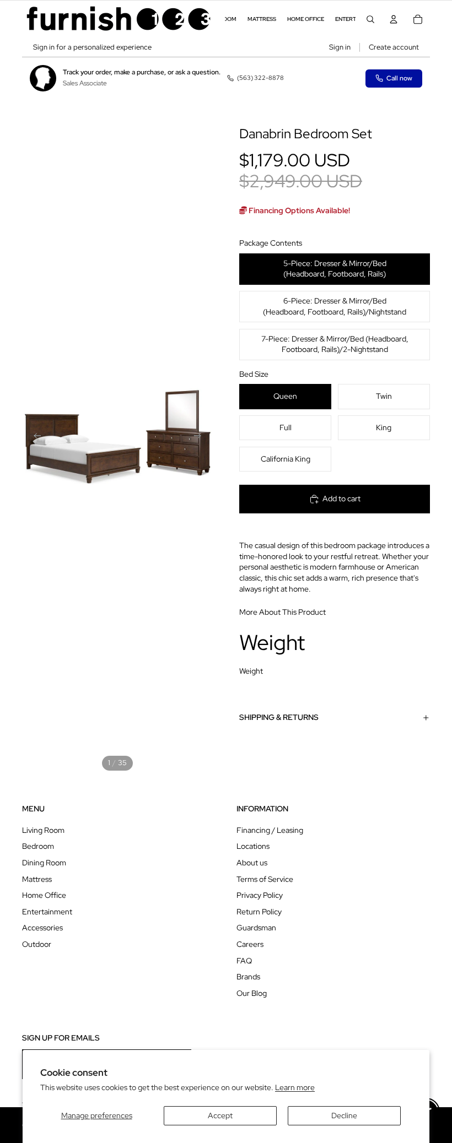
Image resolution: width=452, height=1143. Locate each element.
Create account (394, 47)
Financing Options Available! (298, 210)
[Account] (393, 19)
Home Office (44, 895)
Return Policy (259, 912)
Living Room (43, 830)
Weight (251, 671)
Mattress (37, 879)
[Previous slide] (34, 437)
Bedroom (38, 846)
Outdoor (36, 944)
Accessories (42, 928)
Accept (220, 1115)
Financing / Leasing (269, 830)
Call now (399, 78)
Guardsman (256, 928)
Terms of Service (264, 879)
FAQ (244, 961)
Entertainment (47, 912)
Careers (249, 944)
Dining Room (44, 863)
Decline (344, 1115)
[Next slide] (201, 437)
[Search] (370, 19)
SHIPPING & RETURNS (279, 717)
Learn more (295, 1087)
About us (251, 863)
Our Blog (251, 993)
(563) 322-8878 (260, 78)
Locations (253, 846)
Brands (248, 977)
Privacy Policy (259, 895)
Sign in (340, 47)
